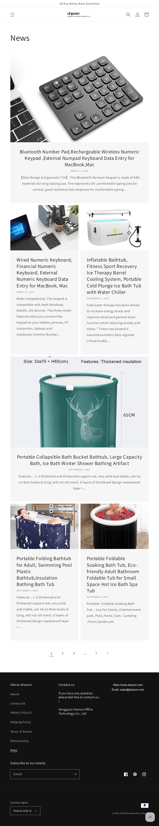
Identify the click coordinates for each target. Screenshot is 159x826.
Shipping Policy (20, 722)
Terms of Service (21, 731)
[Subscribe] (75, 774)
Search (14, 694)
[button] (12, 14)
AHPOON (124, 813)
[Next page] (107, 653)
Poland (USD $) (23, 811)
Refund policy (19, 741)
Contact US (17, 703)
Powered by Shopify (139, 813)
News (13, 750)
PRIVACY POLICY (21, 713)
